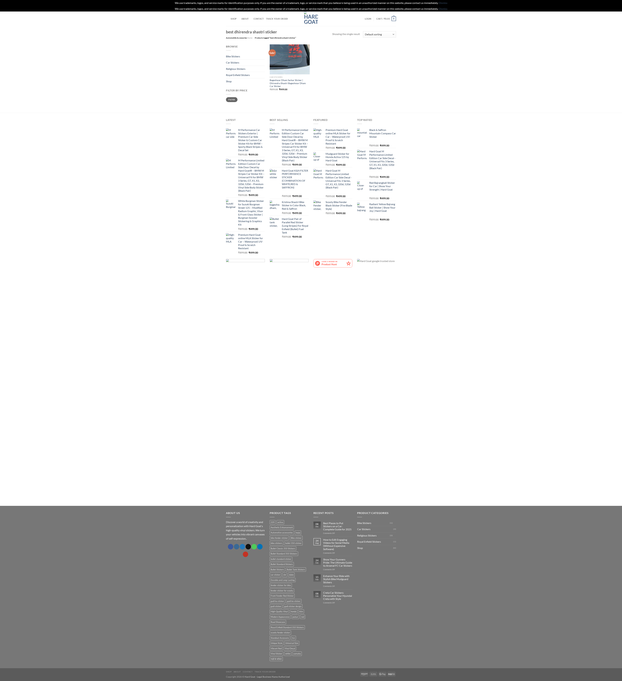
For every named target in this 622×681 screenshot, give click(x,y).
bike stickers (276, 543)
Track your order (277, 18)
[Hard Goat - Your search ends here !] (311, 19)
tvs (293, 638)
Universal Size (291, 643)
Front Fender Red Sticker (282, 595)
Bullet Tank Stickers (296, 569)
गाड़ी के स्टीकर (276, 659)
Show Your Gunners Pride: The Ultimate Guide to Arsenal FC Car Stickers (337, 562)
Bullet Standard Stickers (282, 564)
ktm (301, 611)
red (302, 617)
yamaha (297, 653)
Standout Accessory (280, 638)
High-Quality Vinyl (279, 611)
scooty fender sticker (280, 632)
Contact (258, 18)
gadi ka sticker (277, 601)
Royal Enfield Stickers (238, 74)
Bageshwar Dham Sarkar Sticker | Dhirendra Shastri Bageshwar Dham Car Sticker (288, 83)
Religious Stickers (235, 68)
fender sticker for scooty (282, 590)
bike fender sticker (279, 538)
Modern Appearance (280, 617)
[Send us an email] (248, 546)
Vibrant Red (276, 648)
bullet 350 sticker (293, 543)
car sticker (275, 574)
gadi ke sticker (293, 601)
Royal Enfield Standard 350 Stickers (287, 627)
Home (249, 38)
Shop (233, 18)
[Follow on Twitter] (242, 546)
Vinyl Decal (290, 648)
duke (291, 574)
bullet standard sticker (281, 559)
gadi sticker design (292, 606)
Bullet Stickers (277, 569)
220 (273, 522)
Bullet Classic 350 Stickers (283, 548)
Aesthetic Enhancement (282, 527)
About (245, 18)
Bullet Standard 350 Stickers (284, 553)
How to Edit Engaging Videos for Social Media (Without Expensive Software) (336, 544)
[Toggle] (263, 56)
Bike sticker (296, 538)
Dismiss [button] (443, 2)
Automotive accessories (282, 532)
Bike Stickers (233, 56)
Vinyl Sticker (276, 653)
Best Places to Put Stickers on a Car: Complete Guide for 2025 (337, 526)
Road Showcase (278, 622)
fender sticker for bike (281, 585)
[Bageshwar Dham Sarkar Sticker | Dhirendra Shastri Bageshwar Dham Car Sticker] (290, 59)
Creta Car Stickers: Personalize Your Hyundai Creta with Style (337, 595)
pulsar (295, 617)
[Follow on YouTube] (245, 554)
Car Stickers (232, 62)
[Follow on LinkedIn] (260, 546)
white (287, 653)
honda (293, 611)
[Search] (227, 19)
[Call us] (254, 546)
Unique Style (276, 643)
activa (280, 522)
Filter (231, 99)
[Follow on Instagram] (236, 546)
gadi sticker (276, 606)
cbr (284, 574)
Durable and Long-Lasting (283, 580)
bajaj (298, 532)
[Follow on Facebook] (230, 546)
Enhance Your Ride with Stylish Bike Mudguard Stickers (336, 579)
